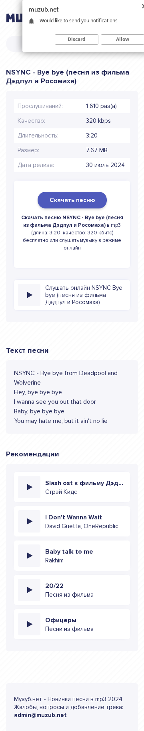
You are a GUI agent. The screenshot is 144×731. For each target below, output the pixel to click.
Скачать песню (72, 200)
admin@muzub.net (40, 715)
